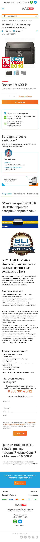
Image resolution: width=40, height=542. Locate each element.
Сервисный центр (9, 495)
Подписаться (20, 483)
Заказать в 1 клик (25, 96)
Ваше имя (6, 401)
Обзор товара (7, 194)
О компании (33, 495)
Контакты (34, 492)
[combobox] (20, 16)
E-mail (5, 415)
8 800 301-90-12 (9, 2)
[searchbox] (19, 16)
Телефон (6, 408)
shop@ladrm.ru (20, 525)
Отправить (20, 433)
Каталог (5, 492)
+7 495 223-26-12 (23, 2)
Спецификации (19, 194)
